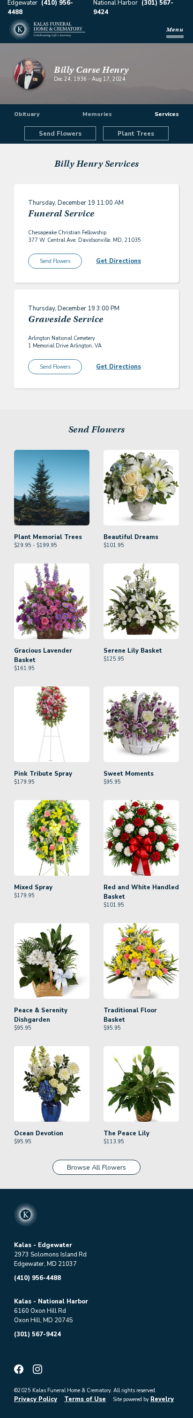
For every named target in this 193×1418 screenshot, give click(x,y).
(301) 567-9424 (37, 1334)
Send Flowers (60, 134)
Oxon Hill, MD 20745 (43, 1320)
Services (167, 114)
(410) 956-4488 (37, 1278)
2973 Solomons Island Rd (50, 1254)
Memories (97, 114)
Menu (175, 29)
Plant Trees (136, 134)
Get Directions (118, 261)
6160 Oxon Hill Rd (40, 1311)
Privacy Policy (35, 1399)
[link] (51, 499)
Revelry (162, 1399)
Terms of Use (85, 1399)
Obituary (26, 114)
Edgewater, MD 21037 (45, 1264)
